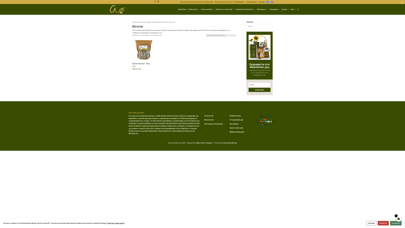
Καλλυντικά (192, 9)
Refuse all (383, 223)
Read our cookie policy (116, 223)
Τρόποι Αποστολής (236, 128)
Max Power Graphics (204, 143)
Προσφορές (273, 9)
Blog (292, 9)
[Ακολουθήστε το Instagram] (158, 1)
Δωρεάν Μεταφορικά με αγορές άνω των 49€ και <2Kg (196, 2)
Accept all (396, 223)
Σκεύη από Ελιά (206, 9)
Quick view (136, 69)
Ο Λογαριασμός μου (251, 2)
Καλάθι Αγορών (235, 116)
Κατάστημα (147, 22)
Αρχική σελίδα (137, 22)
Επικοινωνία (209, 120)
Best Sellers (182, 9)
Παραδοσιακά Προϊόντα (244, 9)
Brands (284, 9)
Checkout (261, 2)
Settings (371, 223)
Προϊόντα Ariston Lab (224, 9)
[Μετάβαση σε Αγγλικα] (271, 2)
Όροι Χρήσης (234, 124)
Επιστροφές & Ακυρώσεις (213, 124)
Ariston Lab (208, 116)
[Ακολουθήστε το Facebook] (155, 1)
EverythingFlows (230, 143)
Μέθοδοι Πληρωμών (237, 132)
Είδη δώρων (261, 9)
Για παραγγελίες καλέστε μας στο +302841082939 (229, 2)
